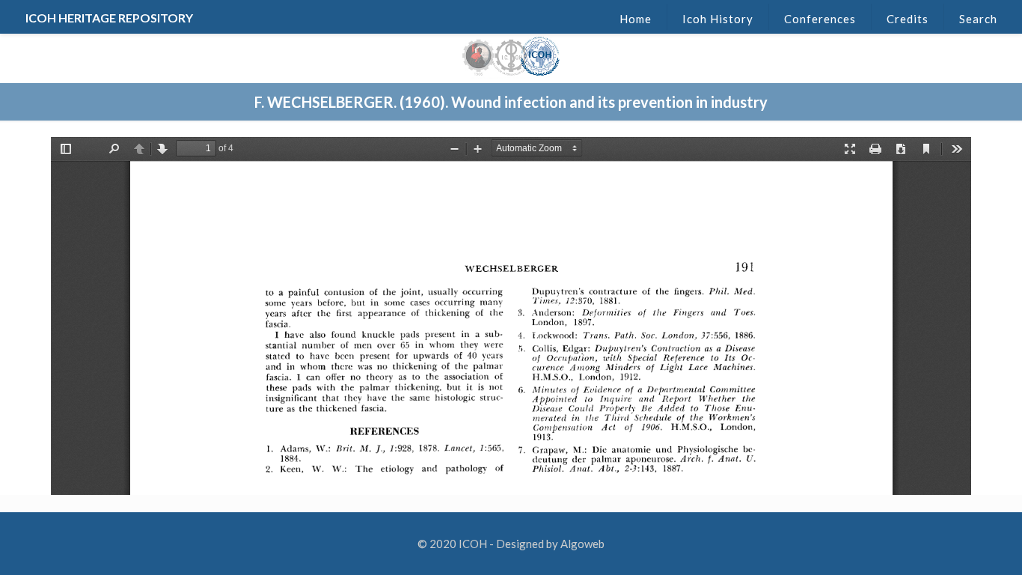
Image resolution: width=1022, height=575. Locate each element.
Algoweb (582, 543)
